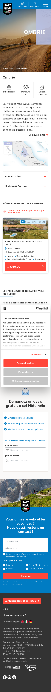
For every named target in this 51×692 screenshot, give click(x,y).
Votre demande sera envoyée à (25, 440)
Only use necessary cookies (25, 381)
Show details (36, 354)
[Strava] (14, 677)
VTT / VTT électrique (38, 565)
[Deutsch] (30, 621)
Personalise (24, 372)
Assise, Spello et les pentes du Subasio (24, 302)
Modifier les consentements (15, 661)
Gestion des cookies (30, 658)
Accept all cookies (25, 363)
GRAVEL (9, 568)
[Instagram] (9, 677)
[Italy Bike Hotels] (7, 9)
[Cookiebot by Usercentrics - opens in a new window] (36, 308)
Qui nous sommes (13, 615)
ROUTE (9, 565)
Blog (5, 608)
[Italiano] (26, 621)
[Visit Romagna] (30, 667)
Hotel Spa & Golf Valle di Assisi (23, 241)
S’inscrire (26, 576)
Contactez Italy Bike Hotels (20, 600)
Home (5, 68)
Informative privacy (11, 658)
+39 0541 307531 (16, 648)
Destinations (15, 68)
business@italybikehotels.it (16, 651)
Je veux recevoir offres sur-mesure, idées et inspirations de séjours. (25, 555)
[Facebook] (5, 677)
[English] (22, 621)
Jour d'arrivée (11, 445)
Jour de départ (12, 455)
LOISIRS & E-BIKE (36, 568)
